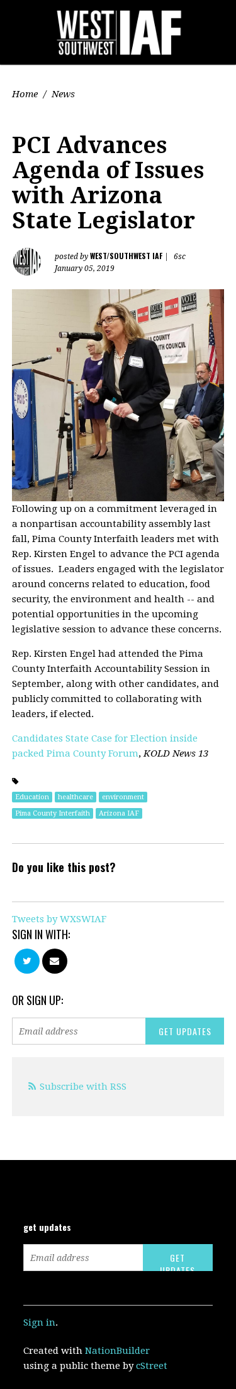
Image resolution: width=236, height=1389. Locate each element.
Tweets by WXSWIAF (59, 919)
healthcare (75, 797)
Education (32, 797)
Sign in (39, 1322)
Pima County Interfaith (52, 813)
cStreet (151, 1365)
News (63, 94)
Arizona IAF (119, 813)
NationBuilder (117, 1350)
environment (123, 797)
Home (25, 94)
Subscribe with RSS (83, 1086)
